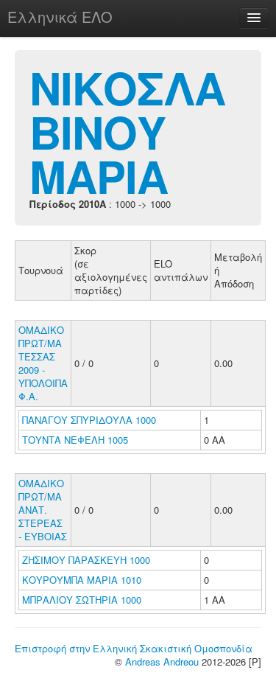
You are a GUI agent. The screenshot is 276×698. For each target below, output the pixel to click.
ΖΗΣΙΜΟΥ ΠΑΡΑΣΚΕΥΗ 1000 (86, 560)
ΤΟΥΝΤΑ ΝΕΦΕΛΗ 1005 (75, 440)
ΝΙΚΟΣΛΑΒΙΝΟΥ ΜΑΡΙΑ (127, 131)
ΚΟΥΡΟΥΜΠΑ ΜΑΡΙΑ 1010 (81, 580)
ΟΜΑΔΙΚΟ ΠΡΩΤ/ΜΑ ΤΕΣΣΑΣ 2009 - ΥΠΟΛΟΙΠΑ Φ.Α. (43, 363)
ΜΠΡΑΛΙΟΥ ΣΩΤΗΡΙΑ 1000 (81, 600)
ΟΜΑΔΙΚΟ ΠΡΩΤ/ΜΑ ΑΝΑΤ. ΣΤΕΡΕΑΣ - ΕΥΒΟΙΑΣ (42, 509)
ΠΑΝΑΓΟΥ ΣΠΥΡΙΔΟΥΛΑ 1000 (89, 420)
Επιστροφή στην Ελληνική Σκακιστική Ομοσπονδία (133, 648)
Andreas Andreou (162, 662)
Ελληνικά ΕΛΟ (60, 16)
